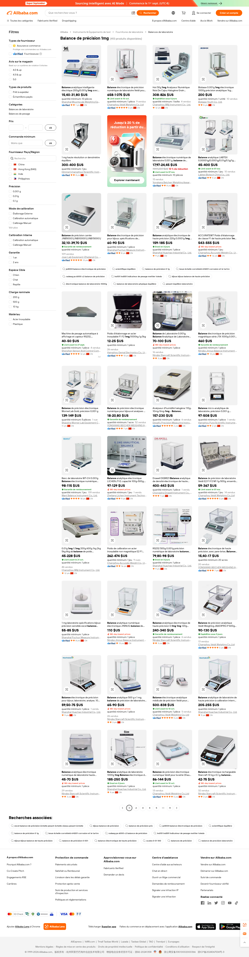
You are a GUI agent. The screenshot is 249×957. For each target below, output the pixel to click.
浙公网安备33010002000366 (180, 952)
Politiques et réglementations (70, 899)
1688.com (90, 941)
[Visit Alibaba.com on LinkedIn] (209, 903)
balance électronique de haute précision (117, 841)
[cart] (184, 13)
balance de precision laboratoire (217, 841)
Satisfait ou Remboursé (67, 871)
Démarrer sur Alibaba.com (214, 871)
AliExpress (76, 941)
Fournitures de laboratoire (129, 32)
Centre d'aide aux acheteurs (167, 864)
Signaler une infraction (164, 896)
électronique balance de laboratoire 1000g (86, 284)
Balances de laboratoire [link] (160, 32)
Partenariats (207, 890)
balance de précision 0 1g (157, 269)
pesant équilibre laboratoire (179, 284)
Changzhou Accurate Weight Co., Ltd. (218, 252)
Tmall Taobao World (108, 941)
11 (170, 808)
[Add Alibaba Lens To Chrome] (55, 926)
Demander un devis (114, 874)
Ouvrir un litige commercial (166, 877)
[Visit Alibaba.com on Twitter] (216, 903)
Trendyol (160, 941)
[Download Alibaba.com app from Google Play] (230, 926)
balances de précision (181, 841)
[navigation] (32, 420)
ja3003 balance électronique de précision (86, 269)
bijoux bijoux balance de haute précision (191, 276)
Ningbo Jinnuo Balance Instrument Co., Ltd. (218, 350)
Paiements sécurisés (66, 864)
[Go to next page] (177, 808)
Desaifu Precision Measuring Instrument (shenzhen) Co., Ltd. (172, 422)
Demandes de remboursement (168, 883)
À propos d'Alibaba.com (20, 857)
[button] (133, 13)
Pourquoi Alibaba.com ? (19, 864)
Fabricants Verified (113, 868)
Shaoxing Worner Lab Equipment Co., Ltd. (81, 422)
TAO (151, 941)
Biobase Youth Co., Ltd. (210, 102)
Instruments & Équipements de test (92, 32)
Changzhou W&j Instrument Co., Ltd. (172, 104)
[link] (244, 924)
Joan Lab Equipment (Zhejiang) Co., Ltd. (81, 257)
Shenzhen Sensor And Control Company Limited (81, 350)
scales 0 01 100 (153, 841)
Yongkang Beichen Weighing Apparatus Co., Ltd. (172, 182)
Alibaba (64, 32)
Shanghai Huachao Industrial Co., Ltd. (172, 252)
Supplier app (109, 926)
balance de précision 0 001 (75, 841)
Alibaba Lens (22, 926)
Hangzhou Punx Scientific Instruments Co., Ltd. (218, 422)
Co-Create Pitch (15, 871)
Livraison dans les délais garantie (72, 877)
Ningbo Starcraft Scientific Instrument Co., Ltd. (172, 355)
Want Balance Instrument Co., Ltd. (79, 495)
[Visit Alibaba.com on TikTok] (236, 903)
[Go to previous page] (122, 808)
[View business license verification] (155, 952)
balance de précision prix (141, 826)
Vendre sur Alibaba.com (213, 864)
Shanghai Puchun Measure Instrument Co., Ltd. (127, 250)
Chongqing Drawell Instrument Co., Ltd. (172, 492)
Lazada (124, 941)
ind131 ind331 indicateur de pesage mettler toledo (138, 276)
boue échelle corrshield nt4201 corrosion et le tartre (204, 269)
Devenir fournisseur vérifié (215, 883)
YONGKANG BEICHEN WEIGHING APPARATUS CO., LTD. (127, 425)
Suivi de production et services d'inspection (71, 892)
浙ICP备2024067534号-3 (211, 952)
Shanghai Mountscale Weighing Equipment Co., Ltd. (81, 102)
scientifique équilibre (126, 269)
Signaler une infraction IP (165, 890)
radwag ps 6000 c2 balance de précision (85, 276)
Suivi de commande (211, 877)
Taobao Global (138, 941)
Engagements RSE (16, 877)
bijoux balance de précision (106, 826)
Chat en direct (159, 871)
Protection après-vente (67, 883)
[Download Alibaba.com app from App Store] (206, 926)
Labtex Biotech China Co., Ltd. (214, 174)
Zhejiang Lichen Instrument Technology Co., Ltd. (127, 495)
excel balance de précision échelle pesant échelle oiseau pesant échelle (48, 826)
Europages (173, 941)
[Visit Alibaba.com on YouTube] (230, 903)
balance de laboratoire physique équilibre (136, 284)
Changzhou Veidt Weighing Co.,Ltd (125, 104)
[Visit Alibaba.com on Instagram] (223, 903)
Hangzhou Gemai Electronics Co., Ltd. (127, 352)
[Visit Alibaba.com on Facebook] (203, 903)
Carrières (12, 883)
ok (50, 127)
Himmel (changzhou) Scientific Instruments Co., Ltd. (81, 172)
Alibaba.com (185, 926)
